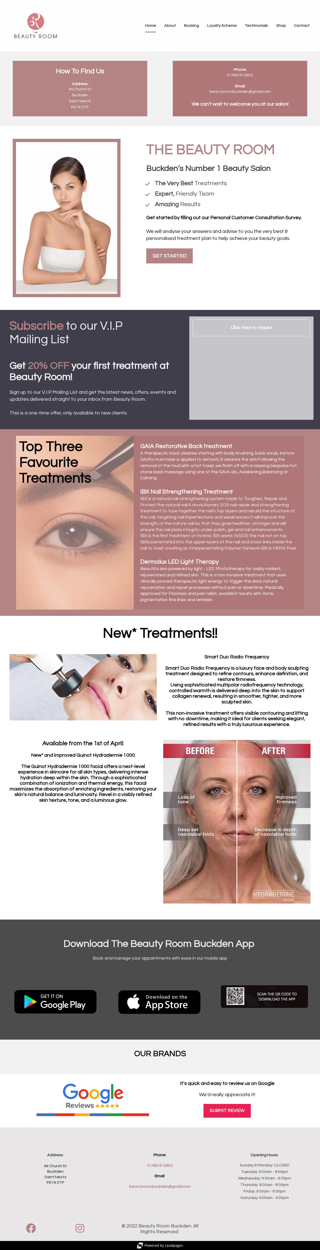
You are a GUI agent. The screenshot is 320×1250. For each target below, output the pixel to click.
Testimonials (256, 26)
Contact (302, 26)
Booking (191, 26)
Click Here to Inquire (251, 327)
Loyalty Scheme (222, 26)
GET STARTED (169, 255)
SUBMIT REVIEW (227, 1110)
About (170, 26)
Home (150, 26)
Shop (281, 26)
